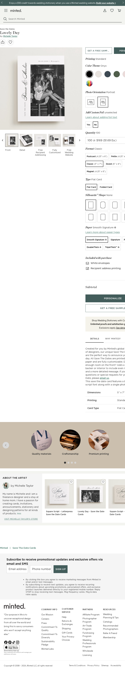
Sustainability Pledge (48, 643)
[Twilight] (107, 74)
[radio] (90, 102)
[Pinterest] (10, 642)
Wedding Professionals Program (89, 643)
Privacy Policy (93, 665)
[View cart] (119, 10)
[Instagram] (18, 642)
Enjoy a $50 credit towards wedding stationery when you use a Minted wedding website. (52, 2)
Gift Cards (67, 632)
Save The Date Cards (24, 548)
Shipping (66, 628)
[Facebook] (6, 642)
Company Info (49, 609)
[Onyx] (89, 74)
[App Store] (18, 647)
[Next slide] (79, 140)
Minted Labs (47, 648)
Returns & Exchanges (67, 622)
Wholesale (88, 650)
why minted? (113, 338)
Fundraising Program (88, 634)
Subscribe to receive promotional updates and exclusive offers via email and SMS (55, 561)
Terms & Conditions (77, 665)
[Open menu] (5, 10)
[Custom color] (89, 83)
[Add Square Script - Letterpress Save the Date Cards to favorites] (71, 482)
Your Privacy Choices (68, 638)
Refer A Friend (110, 633)
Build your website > (106, 2)
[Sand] (98, 74)
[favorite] (10, 42)
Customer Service (67, 610)
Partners (88, 609)
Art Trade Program (87, 627)
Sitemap (105, 665)
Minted (4, 548)
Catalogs (107, 621)
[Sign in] (104, 10)
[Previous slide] (2, 140)
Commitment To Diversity (49, 636)
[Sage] (117, 74)
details (94, 338)
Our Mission (47, 614)
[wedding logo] (16, 10)
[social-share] (2, 42)
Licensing (87, 655)
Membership (109, 637)
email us (104, 378)
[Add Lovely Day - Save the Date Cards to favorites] (103, 482)
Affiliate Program (91, 614)
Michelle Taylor (10, 36)
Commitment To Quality (49, 628)
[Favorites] (112, 10)
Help (64, 616)
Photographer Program (90, 620)
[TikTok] (14, 642)
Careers (45, 618)
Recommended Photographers (110, 627)
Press (44, 623)
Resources (109, 609)
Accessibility (116, 665)
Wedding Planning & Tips (110, 616)
